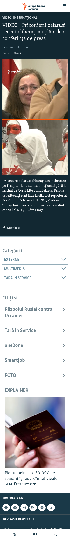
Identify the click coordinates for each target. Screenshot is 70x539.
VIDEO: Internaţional (19, 18)
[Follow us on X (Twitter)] (51, 507)
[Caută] (55, 534)
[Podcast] (14, 534)
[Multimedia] (35, 534)
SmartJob (15, 360)
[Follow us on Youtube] (15, 507)
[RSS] (33, 507)
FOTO (10, 375)
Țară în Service (20, 330)
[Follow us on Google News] (42, 507)
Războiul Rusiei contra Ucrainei (28, 312)
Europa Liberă (11, 53)
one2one (14, 345)
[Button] (11, 228)
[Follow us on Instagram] (24, 507)
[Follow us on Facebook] (6, 507)
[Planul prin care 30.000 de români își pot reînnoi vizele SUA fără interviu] (35, 432)
